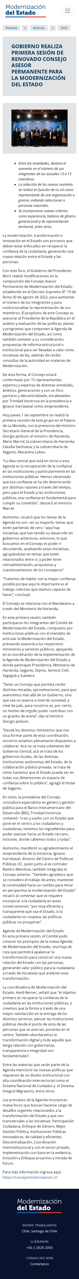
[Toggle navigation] (67, 10)
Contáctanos (39, 1264)
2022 (64, 28)
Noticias (39, 28)
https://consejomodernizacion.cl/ (30, 1177)
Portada (11, 28)
